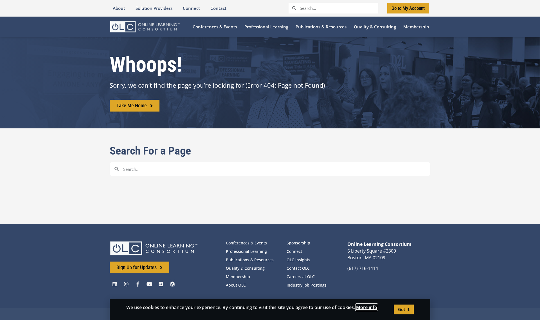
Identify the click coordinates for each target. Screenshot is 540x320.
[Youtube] (149, 284)
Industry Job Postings (307, 285)
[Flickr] (161, 284)
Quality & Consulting (245, 268)
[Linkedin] (115, 284)
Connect (294, 251)
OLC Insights (298, 259)
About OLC (236, 285)
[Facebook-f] (138, 284)
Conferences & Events (246, 243)
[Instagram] (126, 284)
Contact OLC (298, 268)
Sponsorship (298, 243)
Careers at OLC (301, 276)
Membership (238, 276)
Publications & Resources (250, 259)
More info (366, 307)
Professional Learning (246, 251)
